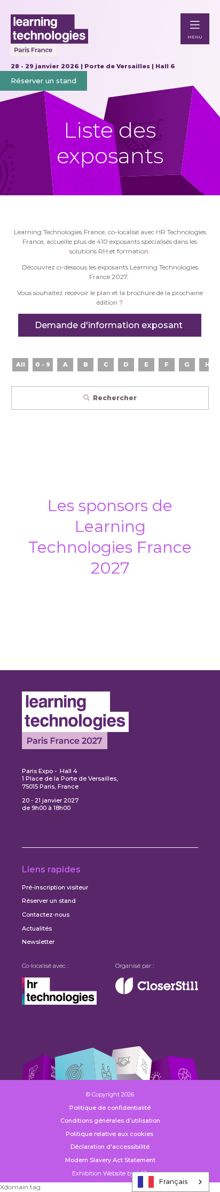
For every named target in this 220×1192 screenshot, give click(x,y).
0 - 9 (42, 364)
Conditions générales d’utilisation (110, 1120)
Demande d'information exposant (110, 325)
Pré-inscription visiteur (55, 887)
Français (173, 1181)
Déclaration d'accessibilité (110, 1146)
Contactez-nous (45, 914)
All (20, 364)
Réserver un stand (43, 80)
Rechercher (115, 398)
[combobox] (170, 1182)
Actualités (37, 928)
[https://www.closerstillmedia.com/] (156, 992)
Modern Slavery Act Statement (110, 1160)
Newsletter (38, 941)
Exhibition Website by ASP (110, 1173)
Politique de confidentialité (110, 1107)
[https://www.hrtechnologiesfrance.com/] (59, 1002)
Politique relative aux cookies (110, 1134)
